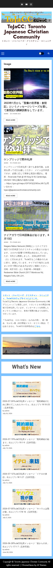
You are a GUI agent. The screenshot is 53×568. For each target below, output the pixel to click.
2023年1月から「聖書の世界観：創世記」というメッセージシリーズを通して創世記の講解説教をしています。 (26, 106)
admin (6, 114)
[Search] (48, 53)
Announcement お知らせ (14, 96)
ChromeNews (28, 565)
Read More (10, 120)
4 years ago (16, 114)
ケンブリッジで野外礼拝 (18, 159)
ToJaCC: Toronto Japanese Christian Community (26, 31)
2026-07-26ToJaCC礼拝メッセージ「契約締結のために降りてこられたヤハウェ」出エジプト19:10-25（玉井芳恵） (26, 404)
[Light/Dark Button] (41, 53)
